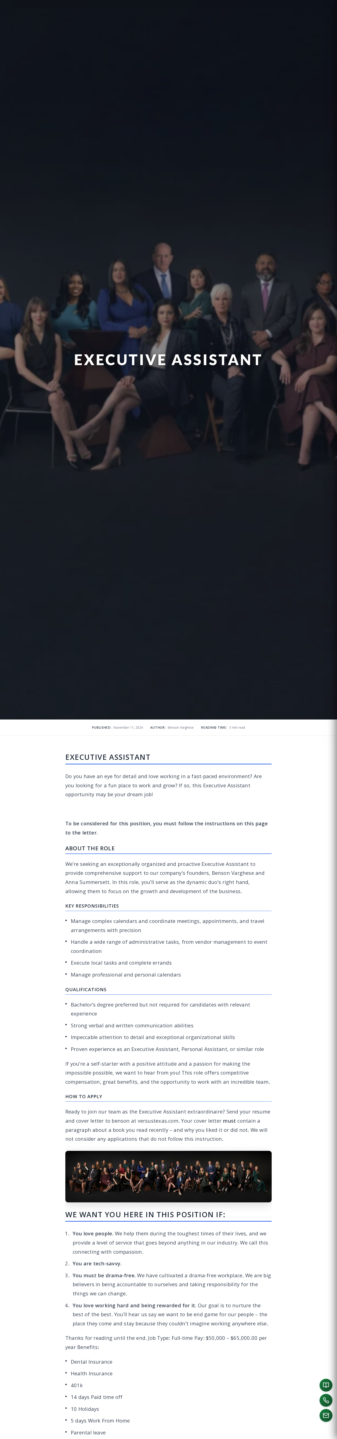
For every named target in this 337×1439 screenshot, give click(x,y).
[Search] (327, 1433)
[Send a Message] (326, 1415)
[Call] (326, 1400)
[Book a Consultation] (326, 1385)
